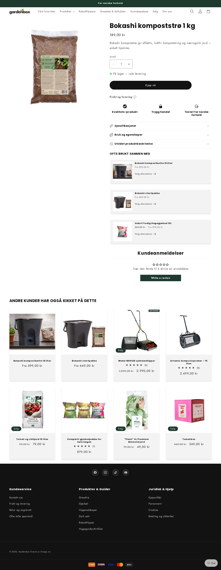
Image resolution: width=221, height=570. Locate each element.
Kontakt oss (16, 497)
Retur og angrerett (20, 510)
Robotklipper (86, 522)
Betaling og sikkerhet (161, 516)
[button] (67, 11)
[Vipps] (91, 564)
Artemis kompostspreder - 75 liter (189, 362)
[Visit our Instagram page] (105, 472)
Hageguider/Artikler (91, 529)
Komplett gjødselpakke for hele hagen (84, 440)
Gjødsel (83, 504)
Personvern (155, 504)
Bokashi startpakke (147, 193)
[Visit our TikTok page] (115, 472)
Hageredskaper (88, 510)
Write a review (160, 278)
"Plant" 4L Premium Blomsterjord (136, 440)
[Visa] (110, 564)
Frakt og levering (19, 504)
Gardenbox (24, 551)
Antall (113, 57)
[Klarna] (101, 564)
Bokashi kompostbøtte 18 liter (153, 163)
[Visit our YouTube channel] (126, 472)
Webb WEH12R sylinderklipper (136, 361)
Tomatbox (188, 439)
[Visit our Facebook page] (95, 472)
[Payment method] (129, 564)
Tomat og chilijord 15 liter (32, 439)
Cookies (153, 510)
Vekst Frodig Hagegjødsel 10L (153, 223)
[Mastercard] (120, 564)
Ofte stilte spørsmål (21, 516)
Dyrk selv (84, 516)
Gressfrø (84, 497)
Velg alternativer (143, 173)
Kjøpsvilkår (155, 497)
